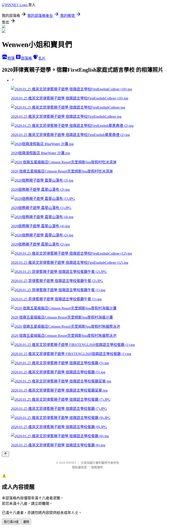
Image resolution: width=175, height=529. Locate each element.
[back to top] (5, 454)
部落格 (27, 58)
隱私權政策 (79, 467)
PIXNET (71, 462)
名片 (42, 58)
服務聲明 (97, 467)
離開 (26, 522)
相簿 (11, 58)
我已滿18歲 (11, 522)
